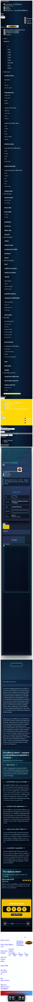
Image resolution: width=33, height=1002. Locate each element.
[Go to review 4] (13, 923)
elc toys (6, 390)
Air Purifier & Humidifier (10, 356)
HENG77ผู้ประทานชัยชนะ (3, 959)
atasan (5, 126)
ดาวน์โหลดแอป (17, 4)
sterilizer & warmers (10, 268)
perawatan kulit (7, 324)
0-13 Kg (6, 214)
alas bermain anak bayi (11, 380)
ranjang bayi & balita (10, 249)
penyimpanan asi (8, 307)
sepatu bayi (6, 110)
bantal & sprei (8, 245)
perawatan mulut (8, 334)
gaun (5, 131)
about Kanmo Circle (20, 29)
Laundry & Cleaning (8, 351)
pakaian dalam (7, 161)
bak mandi (7, 366)
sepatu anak (6, 113)
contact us (8, 34)
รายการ (29, 20)
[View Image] (3, 653)
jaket (5, 158)
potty (6, 361)
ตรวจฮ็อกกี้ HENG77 (16, 914)
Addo (9, 49)
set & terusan (7, 98)
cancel (2, 431)
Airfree (9, 54)
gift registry (16, 31)
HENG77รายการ (7, 718)
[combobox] (8, 429)
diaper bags (7, 230)
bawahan (6, 128)
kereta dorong (8, 197)
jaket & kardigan (8, 136)
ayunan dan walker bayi (11, 376)
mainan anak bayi (9, 385)
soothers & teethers (10, 272)
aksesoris (6, 139)
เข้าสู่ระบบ (29, 18)
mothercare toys (7, 387)
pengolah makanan (10, 293)
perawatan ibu (8, 342)
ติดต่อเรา (29, 23)
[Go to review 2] (10, 923)
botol (5, 264)
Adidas (9, 52)
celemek (6, 276)
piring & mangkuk (8, 286)
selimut (6, 241)
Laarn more (25, 471)
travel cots (7, 226)
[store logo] (13, 27)
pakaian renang (9, 144)
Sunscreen (6, 326)
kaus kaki (6, 118)
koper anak (7, 207)
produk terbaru (9, 75)
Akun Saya (3, 396)
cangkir (6, 283)
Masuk (2, 398)
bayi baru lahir (7, 200)
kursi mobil (7, 212)
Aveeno (9, 68)
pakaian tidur (7, 95)
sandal (5, 116)
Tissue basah (7, 349)
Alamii (9, 57)
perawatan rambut (8, 332)
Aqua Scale (10, 62)
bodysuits (6, 103)
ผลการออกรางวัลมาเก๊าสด (4, 972)
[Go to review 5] (16, 923)
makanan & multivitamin (12, 298)
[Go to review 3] (11, 923)
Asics (9, 65)
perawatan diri (7, 337)
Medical (6, 354)
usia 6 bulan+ (7, 202)
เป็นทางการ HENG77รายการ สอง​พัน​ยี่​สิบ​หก (5, 986)
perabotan (7, 253)
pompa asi (6, 304)
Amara (9, 60)
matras (6, 257)
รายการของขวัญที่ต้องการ (21, 10)
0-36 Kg (6, 217)
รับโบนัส (14, 540)
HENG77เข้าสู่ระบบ (14, 688)
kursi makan (8, 315)
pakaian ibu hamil (9, 166)
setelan (5, 134)
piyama (6, 100)
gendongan (7, 222)
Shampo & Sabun (8, 329)
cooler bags (6, 310)
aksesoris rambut (8, 87)
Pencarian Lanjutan (5, 430)
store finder (16, 32)
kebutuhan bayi (9, 92)
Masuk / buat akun (8, 440)
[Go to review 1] (8, 923)
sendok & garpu (7, 289)
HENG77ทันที (4, 965)
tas (5, 82)
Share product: (6, 544)
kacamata (6, 85)
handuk (6, 370)
